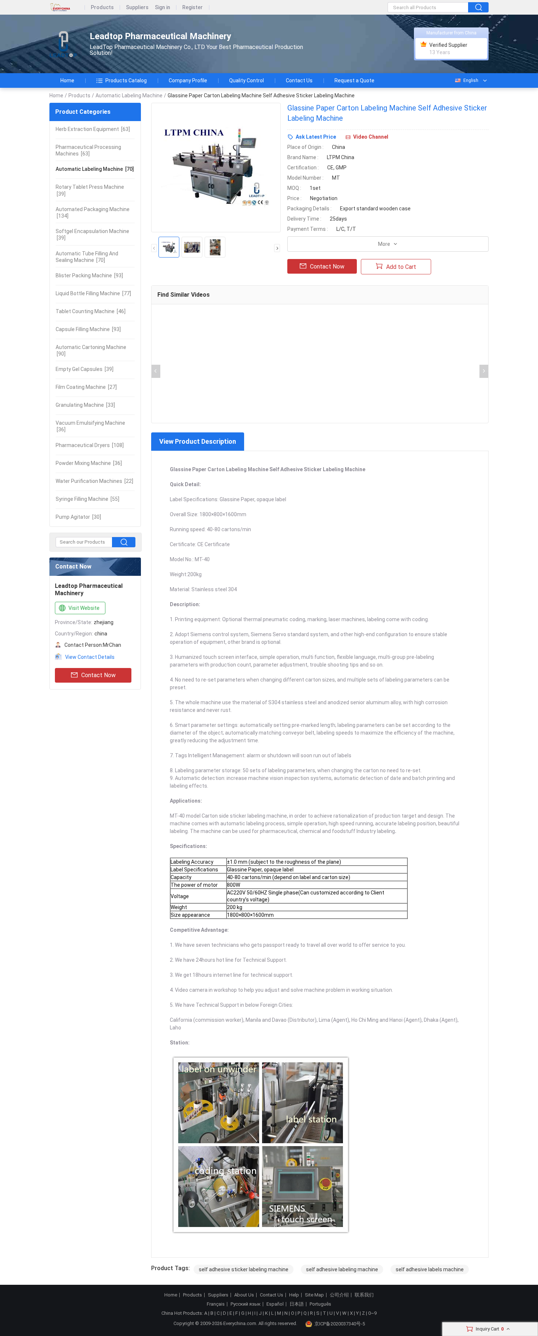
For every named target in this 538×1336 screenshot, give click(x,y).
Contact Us (299, 80)
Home (67, 80)
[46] (91, 311)
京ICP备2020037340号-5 (339, 1323)
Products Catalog (126, 80)
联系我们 (364, 1295)
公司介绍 (339, 1295)
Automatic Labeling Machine (129, 95)
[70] (95, 169)
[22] (94, 481)
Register (192, 7)
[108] (90, 445)
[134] (93, 212)
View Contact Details (90, 657)
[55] (87, 499)
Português (320, 1304)
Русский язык (246, 1304)
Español (275, 1304)
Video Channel (370, 137)
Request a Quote (354, 80)
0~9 (372, 1313)
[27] (86, 387)
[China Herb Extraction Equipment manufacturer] (63, 44)
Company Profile (188, 80)
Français (216, 1304)
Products (102, 7)
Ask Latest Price (316, 137)
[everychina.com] (67, 7)
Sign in (162, 7)
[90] (91, 350)
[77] (93, 293)
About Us (244, 1295)
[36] (90, 426)
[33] (85, 405)
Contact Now (98, 675)
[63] (93, 129)
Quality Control (246, 80)
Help (294, 1295)
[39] (90, 190)
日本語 (296, 1304)
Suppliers (137, 7)
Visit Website (84, 608)
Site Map (314, 1295)
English (470, 80)
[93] (89, 275)
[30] (78, 517)
